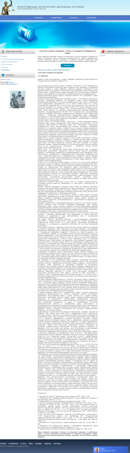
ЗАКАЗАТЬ (6, 70)
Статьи (23, 443)
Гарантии (5, 67)
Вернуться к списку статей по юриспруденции (54, 70)
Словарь (38, 443)
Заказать (74, 18)
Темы (31, 443)
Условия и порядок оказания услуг (13, 59)
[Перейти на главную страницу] (8, 7)
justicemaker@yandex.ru (11, 84)
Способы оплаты (7, 64)
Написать (11, 82)
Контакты (91, 18)
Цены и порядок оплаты (9, 62)
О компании (56, 18)
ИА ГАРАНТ (103, 55)
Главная (39, 18)
